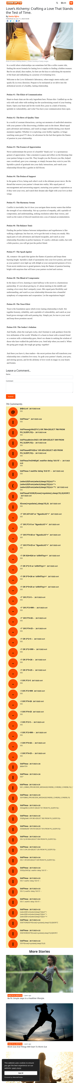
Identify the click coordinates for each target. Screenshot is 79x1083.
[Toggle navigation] (71, 3)
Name (8, 374)
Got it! (20, 1073)
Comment (9, 381)
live (64, 3)
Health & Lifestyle (15, 995)
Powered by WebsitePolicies (13, 1077)
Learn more (16, 1068)
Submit (10, 396)
